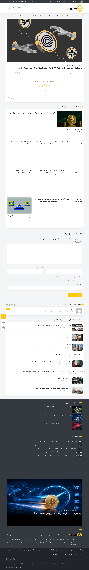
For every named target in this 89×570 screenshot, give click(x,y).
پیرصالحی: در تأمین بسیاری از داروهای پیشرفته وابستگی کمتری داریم (51, 361)
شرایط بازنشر (31, 550)
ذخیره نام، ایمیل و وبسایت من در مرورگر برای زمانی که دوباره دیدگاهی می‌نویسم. (56, 277)
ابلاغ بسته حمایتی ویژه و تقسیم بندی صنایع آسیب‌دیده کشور (53, 388)
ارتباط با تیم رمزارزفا (43, 550)
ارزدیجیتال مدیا (68, 554)
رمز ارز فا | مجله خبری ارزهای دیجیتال (72, 550)
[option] (44, 441)
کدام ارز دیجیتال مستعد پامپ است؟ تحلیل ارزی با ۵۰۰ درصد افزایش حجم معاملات (46, 172)
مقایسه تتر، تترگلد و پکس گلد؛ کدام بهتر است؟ (19, 216)
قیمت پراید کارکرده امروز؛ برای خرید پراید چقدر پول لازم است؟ (53, 325)
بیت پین (76, 73)
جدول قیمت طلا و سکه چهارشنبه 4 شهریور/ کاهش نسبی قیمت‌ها (57, 448)
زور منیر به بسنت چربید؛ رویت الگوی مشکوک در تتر (61, 452)
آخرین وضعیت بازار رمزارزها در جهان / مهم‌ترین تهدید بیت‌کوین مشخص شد (52, 423)
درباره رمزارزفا (55, 550)
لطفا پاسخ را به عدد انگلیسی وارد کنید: (70, 280)
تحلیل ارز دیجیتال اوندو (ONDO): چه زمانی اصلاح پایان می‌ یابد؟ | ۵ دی (50, 68)
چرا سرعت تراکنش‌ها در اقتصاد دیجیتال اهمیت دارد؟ (58, 415)
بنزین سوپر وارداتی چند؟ (64, 378)
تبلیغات (13, 550)
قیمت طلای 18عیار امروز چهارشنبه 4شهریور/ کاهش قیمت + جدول (52, 335)
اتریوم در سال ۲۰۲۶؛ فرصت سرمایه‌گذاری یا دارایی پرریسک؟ (70, 130)
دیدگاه (77, 242)
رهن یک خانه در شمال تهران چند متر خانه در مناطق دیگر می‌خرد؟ (53, 2)
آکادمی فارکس (57, 554)
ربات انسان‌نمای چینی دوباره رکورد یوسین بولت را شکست (66, 354)
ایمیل (39, 267)
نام (78, 267)
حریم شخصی (22, 550)
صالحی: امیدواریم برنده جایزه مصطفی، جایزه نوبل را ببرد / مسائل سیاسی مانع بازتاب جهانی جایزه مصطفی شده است (49, 371)
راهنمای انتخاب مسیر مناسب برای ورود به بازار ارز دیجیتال (56, 407)
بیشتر (8, 309)
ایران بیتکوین (79, 554)
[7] (19, 73)
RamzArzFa (18, 568)
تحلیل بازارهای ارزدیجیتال (71, 15)
